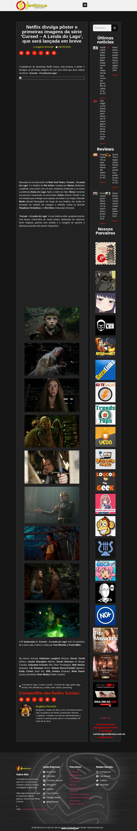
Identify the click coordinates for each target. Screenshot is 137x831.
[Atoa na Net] (105, 348)
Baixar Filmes (76, 803)
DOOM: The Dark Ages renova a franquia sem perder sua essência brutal (117, 166)
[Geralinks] (105, 370)
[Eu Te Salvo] (105, 392)
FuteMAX (74, 771)
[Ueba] (105, 437)
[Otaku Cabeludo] (105, 593)
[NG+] (105, 615)
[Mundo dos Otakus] (105, 504)
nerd (30, 687)
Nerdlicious (38, 687)
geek (73, 684)
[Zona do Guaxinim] (105, 281)
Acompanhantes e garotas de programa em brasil (81, 797)
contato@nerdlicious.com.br (34, 809)
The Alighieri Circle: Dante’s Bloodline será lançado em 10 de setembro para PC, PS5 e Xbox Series (105, 116)
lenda (24, 687)
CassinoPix (75, 781)
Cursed (41, 684)
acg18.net (105, 718)
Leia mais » (105, 98)
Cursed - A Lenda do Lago (58, 684)
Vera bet (74, 778)
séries (58, 687)
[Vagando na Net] (105, 459)
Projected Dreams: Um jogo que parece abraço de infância (105, 163)
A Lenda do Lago (29, 684)
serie (53, 687)
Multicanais (76, 775)
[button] (85, 5)
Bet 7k (73, 784)
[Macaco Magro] (105, 526)
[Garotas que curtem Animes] (105, 571)
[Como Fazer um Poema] (105, 548)
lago (78, 684)
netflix (47, 687)
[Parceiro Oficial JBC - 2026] (105, 253)
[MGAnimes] (105, 303)
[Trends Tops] (105, 415)
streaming (67, 687)
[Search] (114, 28)
